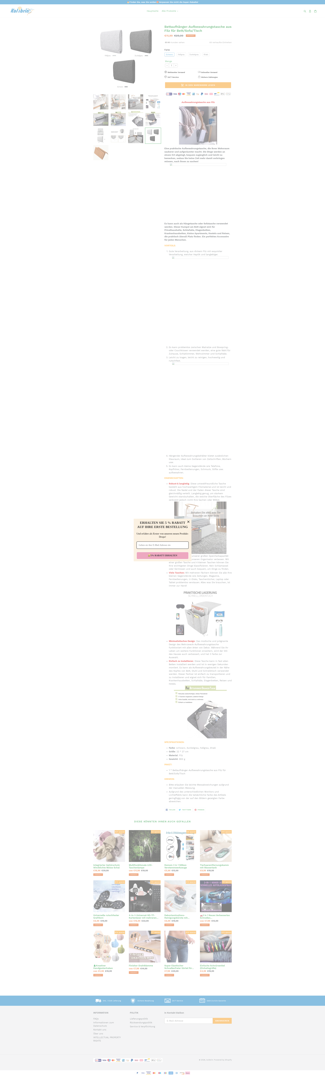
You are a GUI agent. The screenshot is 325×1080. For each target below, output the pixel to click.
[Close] (188, 522)
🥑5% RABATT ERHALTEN (162, 555)
